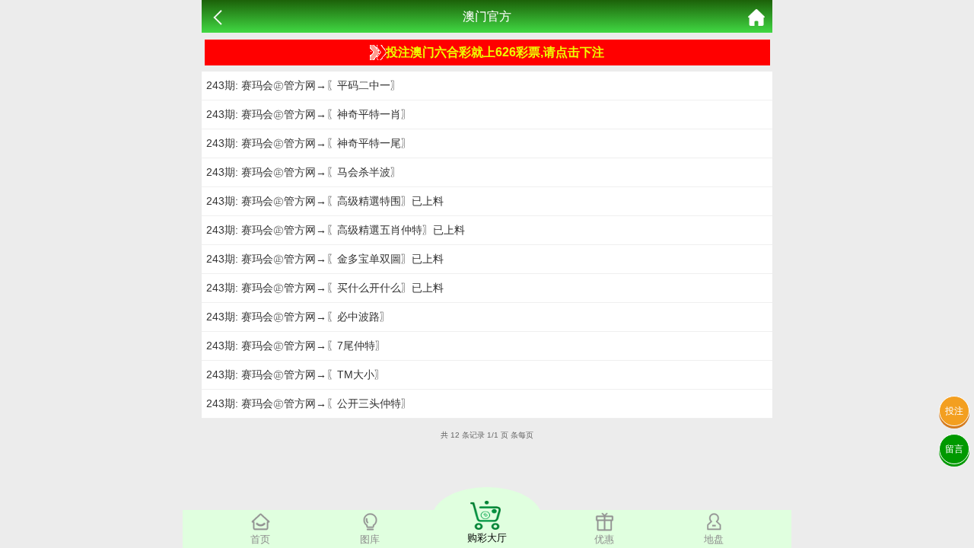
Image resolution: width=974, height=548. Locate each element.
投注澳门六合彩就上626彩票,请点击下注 (495, 52)
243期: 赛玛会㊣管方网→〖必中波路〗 (298, 317)
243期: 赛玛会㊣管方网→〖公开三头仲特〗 (309, 403)
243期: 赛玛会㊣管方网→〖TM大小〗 (295, 374)
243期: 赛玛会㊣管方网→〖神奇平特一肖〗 (309, 114)
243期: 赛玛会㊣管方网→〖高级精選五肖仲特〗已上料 (335, 230)
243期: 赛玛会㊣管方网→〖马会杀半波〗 (303, 172)
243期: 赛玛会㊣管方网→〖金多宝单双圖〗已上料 (325, 259)
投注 (954, 411)
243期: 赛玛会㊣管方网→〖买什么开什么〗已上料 (325, 288)
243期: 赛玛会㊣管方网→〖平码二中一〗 (303, 85)
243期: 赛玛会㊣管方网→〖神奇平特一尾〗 (309, 143)
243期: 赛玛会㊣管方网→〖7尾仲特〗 (296, 345)
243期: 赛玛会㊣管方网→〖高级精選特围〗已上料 (325, 201)
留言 (954, 449)
